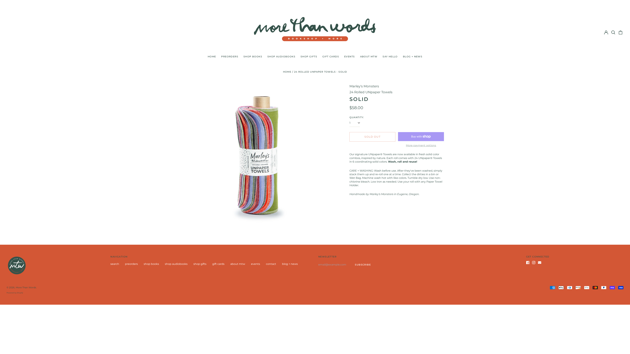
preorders (229, 56)
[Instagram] (533, 262)
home (212, 56)
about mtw (369, 56)
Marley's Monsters (364, 86)
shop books (252, 56)
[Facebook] (527, 262)
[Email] (539, 262)
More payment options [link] (421, 145)
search (114, 264)
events (349, 56)
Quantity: (356, 117)
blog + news (412, 56)
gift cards (330, 56)
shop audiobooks (281, 56)
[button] (613, 32)
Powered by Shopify (15, 293)
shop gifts (309, 56)
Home (287, 71)
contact (271, 264)
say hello (390, 56)
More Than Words (26, 287)
